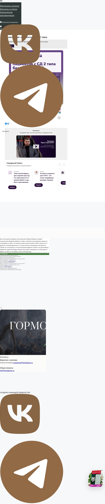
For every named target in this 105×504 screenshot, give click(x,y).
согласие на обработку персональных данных (32, 302)
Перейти (12, 187)
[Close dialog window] (1, 256)
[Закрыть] (102, 471)
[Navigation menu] (1, 1)
